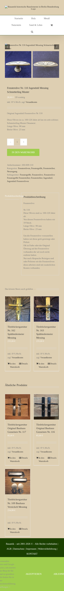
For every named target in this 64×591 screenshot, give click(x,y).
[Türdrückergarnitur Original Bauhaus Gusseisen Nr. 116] (46, 406)
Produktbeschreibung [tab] (12, 196)
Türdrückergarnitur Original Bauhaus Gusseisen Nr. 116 (46, 428)
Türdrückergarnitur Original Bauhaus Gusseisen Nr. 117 (17, 428)
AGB (9, 549)
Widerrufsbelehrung (47, 549)
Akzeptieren (34, 574)
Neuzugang (12, 171)
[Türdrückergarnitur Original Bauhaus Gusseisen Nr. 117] (17, 406)
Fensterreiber (36, 178)
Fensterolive (37, 174)
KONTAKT (32, 554)
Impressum (31, 549)
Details (24, 363)
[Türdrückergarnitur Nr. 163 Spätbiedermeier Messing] (46, 309)
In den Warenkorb (23, 152)
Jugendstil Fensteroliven (18, 181)
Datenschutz (18, 549)
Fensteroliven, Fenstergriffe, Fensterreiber (36, 168)
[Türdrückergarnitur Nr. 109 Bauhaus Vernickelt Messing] (17, 481)
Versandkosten (31, 102)
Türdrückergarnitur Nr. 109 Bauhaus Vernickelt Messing (17, 503)
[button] (32, 31)
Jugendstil (48, 178)
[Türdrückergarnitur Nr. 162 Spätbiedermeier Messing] (17, 309)
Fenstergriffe (25, 174)
